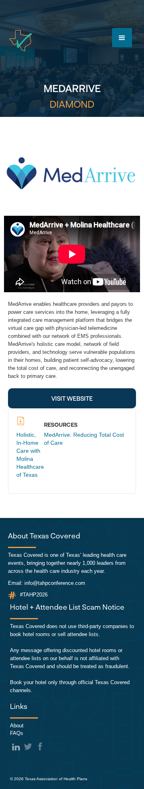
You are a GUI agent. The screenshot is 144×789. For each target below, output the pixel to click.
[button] (122, 37)
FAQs (16, 733)
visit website (72, 398)
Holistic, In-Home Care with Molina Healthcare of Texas (30, 455)
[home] (20, 40)
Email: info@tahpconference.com (46, 583)
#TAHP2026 (34, 595)
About (17, 726)
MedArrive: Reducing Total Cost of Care (84, 439)
